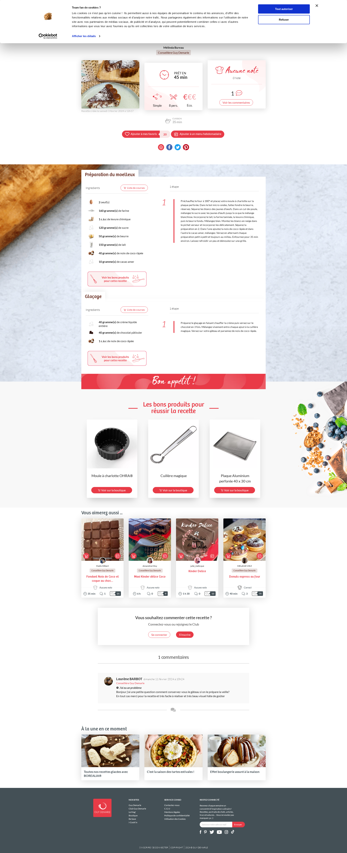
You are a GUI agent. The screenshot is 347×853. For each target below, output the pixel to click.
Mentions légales (172, 812)
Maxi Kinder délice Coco (150, 576)
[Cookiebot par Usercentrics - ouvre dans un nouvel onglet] (48, 36)
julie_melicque (197, 566)
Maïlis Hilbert (102, 566)
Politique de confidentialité (177, 815)
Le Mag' (132, 812)
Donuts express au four (244, 576)
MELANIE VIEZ (244, 566)
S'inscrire (184, 634)
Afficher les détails (84, 36)
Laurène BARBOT (129, 679)
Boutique (133, 815)
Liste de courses (136, 187)
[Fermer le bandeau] (317, 5)
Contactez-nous (171, 805)
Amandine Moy (150, 566)
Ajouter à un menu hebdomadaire (200, 133)
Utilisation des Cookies (175, 819)
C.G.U (167, 808)
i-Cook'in (133, 822)
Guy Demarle (135, 805)
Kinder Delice (197, 571)
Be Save (132, 819)
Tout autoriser (284, 8)
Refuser (284, 19)
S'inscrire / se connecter (153, 847)
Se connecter (159, 634)
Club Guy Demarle (137, 808)
